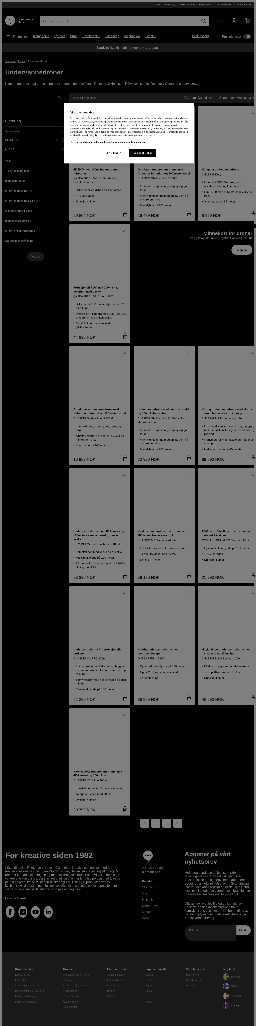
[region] (129, 133)
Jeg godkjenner (143, 153)
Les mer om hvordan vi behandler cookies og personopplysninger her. (108, 142)
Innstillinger (114, 153)
